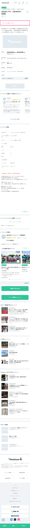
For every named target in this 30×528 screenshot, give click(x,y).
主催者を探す (22, 472)
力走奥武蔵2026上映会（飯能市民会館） (18, 376)
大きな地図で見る (25, 211)
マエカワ (9, 98)
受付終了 (23, 525)
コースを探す (22, 478)
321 (22, 237)
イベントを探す (8, 472)
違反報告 (26, 283)
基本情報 (4, 525)
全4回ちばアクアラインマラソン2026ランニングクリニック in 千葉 (18, 411)
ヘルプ (15, 485)
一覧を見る (25, 248)
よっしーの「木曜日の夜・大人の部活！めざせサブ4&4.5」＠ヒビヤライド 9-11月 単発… (18, 319)
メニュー (26, 3)
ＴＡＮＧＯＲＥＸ (13, 444)
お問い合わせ (15, 487)
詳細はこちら (13, 166)
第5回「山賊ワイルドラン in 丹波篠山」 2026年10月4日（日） (18, 344)
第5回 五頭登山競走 (13, 352)
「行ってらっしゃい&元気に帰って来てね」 (11, 102)
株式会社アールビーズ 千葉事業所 (16, 235)
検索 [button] (19, 3)
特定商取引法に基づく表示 (15, 501)
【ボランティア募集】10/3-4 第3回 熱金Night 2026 (18, 394)
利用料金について (15, 490)
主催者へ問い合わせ (15, 288)
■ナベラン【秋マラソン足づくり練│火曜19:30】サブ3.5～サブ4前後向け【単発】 (18, 310)
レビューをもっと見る (15, 119)
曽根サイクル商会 (13, 436)
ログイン (23, 3)
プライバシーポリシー (15, 495)
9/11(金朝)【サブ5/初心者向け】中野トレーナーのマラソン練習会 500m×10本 (18, 328)
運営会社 (15, 498)
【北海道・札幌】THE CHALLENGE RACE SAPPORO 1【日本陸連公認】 (18, 361)
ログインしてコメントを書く (15, 221)
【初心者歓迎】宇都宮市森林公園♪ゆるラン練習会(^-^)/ (18, 403)
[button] (10, 279)
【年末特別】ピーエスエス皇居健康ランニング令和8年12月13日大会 (18, 386)
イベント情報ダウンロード (15, 297)
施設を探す (8, 478)
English (16, 2)
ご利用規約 (15, 493)
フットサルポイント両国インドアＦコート (18, 427)
